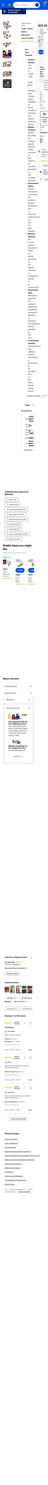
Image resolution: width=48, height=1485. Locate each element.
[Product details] (30, 686)
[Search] (37, 5)
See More (17, 756)
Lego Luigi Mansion (11, 1143)
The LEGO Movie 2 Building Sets (15, 1180)
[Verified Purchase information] (25, 1023)
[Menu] (4, 5)
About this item (11, 678)
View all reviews (12, 974)
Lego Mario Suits (10, 1147)
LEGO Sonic (9, 1172)
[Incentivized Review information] (18, 1045)
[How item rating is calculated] (27, 968)
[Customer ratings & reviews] (30, 957)
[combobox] (26, 5)
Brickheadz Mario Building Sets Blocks (18, 1151)
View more (28, 450)
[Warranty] (29, 700)
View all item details (34, 396)
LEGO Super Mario (11, 1139)
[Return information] (39, 48)
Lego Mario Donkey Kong (13, 1164)
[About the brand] (29, 708)
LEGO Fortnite (9, 1184)
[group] (30, 41)
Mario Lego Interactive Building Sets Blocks (19, 1160)
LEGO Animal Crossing (12, 1168)
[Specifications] (30, 693)
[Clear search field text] (34, 5)
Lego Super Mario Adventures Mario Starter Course (22, 1156)
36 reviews (16, 964)
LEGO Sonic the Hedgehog (14, 1176)
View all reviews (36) (18, 1119)
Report (30, 1049)
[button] (27, 52)
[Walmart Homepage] (9, 5)
